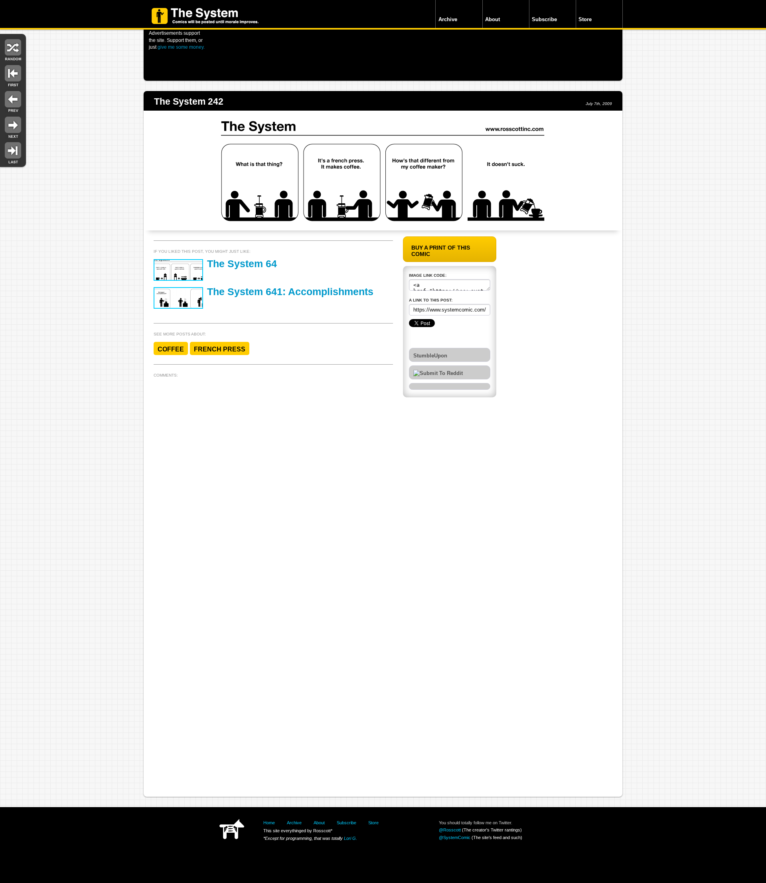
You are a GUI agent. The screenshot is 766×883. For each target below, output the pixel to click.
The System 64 (242, 263)
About (492, 19)
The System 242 (188, 101)
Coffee (171, 349)
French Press (219, 349)
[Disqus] (273, 480)
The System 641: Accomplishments (290, 291)
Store (585, 19)
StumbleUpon (430, 356)
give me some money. (181, 47)
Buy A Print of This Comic (440, 250)
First (13, 75)
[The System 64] (178, 270)
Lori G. (350, 838)
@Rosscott (450, 829)
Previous (13, 101)
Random (13, 49)
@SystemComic (454, 837)
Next (13, 127)
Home (269, 822)
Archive (447, 19)
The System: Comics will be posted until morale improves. (205, 16)
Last (13, 152)
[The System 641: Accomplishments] (178, 298)
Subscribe (544, 19)
